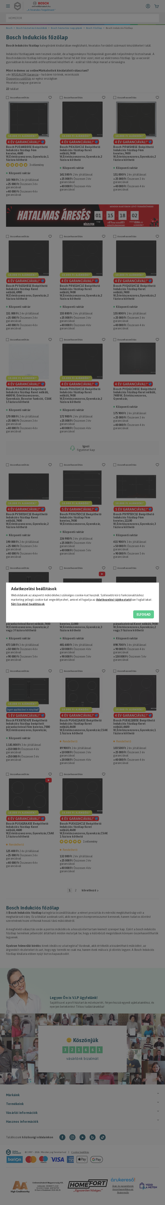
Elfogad (144, 614)
